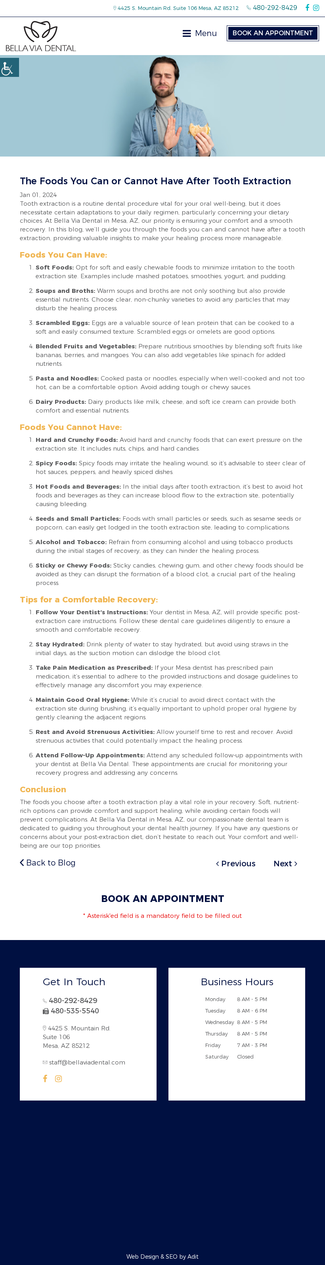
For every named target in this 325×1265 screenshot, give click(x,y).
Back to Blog (50, 863)
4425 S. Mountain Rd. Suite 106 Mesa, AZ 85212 (177, 8)
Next (283, 863)
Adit (193, 1256)
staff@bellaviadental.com (87, 1062)
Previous (237, 863)
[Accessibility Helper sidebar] (9, 67)
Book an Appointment (273, 33)
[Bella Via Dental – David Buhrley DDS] (41, 36)
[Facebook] (307, 8)
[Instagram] (316, 8)
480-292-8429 (274, 7)
